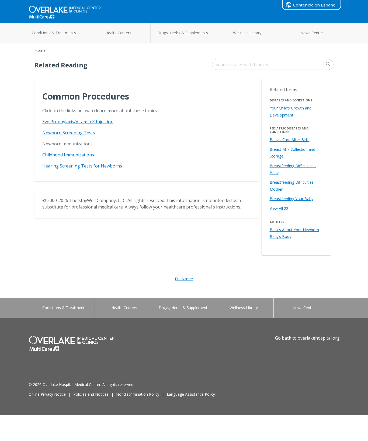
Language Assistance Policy (191, 394)
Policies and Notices (91, 394)
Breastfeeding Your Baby (291, 198)
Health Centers (118, 32)
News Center (311, 32)
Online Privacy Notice (47, 394)
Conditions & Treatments (54, 32)
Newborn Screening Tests (68, 133)
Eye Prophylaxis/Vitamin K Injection (77, 122)
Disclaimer (184, 278)
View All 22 (279, 208)
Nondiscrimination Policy (137, 394)
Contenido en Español (314, 5)
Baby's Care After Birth (290, 139)
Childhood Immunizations (68, 155)
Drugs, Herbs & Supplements (182, 32)
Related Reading (60, 64)
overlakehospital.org (319, 338)
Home (40, 50)
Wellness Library (247, 32)
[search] (273, 64)
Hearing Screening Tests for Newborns (82, 166)
